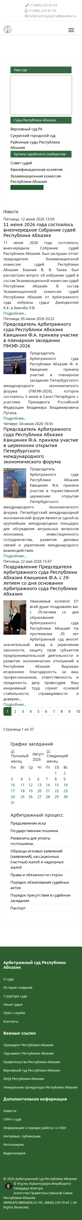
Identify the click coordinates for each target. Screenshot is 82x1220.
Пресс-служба (14, 1013)
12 (30, 784)
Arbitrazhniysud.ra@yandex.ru (52, 16)
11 (22, 784)
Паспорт (18, 908)
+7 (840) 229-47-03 (43, 5)
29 (57, 796)
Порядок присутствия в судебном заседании (40, 898)
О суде (8, 979)
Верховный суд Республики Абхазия (31, 1070)
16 (66, 784)
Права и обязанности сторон (36, 874)
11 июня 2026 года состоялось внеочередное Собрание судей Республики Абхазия (39, 230)
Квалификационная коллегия (36, 169)
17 (13, 790)
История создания (17, 987)
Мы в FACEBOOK (29, 187)
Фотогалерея (13, 1144)
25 (22, 796)
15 (57, 784)
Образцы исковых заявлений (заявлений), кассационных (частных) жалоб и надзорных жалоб (37, 859)
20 (39, 790)
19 (30, 790)
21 (48, 790)
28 (48, 796)
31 (13, 802)
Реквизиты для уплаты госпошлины (30, 841)
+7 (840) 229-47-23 (42, 10)
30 (66, 796)
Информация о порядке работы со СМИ (34, 1128)
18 (22, 790)
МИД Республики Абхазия (23, 1078)
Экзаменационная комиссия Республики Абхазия (35, 179)
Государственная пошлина (34, 830)
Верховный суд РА (26, 129)
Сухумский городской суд (32, 135)
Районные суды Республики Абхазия (35, 145)
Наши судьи (12, 1004)
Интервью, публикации (22, 1136)
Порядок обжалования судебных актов (39, 885)
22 (57, 790)
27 (39, 796)
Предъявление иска (28, 823)
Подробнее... (14, 313)
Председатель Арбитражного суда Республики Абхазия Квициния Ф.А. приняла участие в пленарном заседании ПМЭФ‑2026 (40, 335)
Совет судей (21, 162)
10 (13, 784)
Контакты (10, 1021)
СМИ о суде (12, 1119)
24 (13, 796)
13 (39, 784)
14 (48, 784)
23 (66, 790)
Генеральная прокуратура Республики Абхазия (40, 1087)
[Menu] (70, 30)
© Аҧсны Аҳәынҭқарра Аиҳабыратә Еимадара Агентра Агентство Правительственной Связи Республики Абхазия (37, 1193)
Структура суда (15, 996)
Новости (9, 1111)
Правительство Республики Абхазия (31, 1062)
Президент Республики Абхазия (28, 1045)
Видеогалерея (14, 1153)
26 (30, 796)
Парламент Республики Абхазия (28, 1053)
